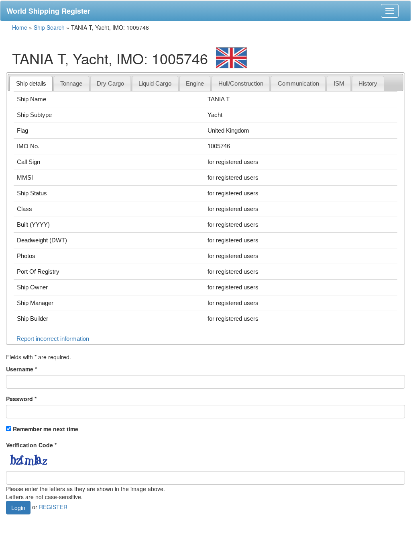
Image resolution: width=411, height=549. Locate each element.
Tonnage (71, 83)
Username (21, 369)
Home (19, 27)
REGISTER (53, 506)
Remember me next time (45, 429)
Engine (195, 83)
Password (21, 399)
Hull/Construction (240, 83)
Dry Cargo (110, 83)
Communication (298, 83)
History (367, 83)
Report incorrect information (52, 338)
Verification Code (31, 445)
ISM (339, 83)
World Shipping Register (48, 11)
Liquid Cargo (154, 83)
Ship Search (49, 27)
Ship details (31, 83)
